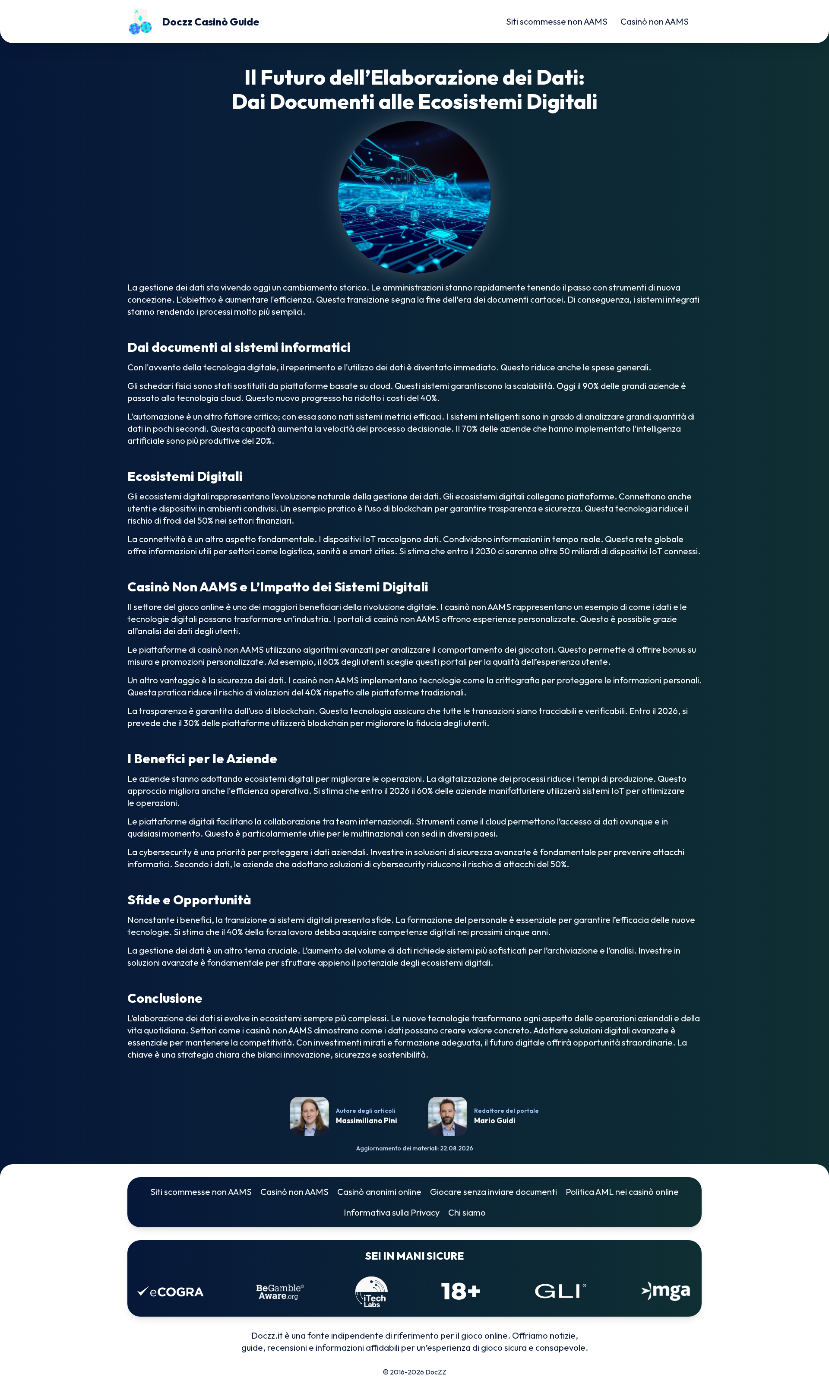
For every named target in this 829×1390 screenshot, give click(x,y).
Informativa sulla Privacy (392, 1212)
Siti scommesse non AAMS (557, 21)
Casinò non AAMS (654, 21)
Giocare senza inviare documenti (493, 1191)
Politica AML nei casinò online (622, 1191)
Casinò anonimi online (379, 1191)
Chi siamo (467, 1212)
